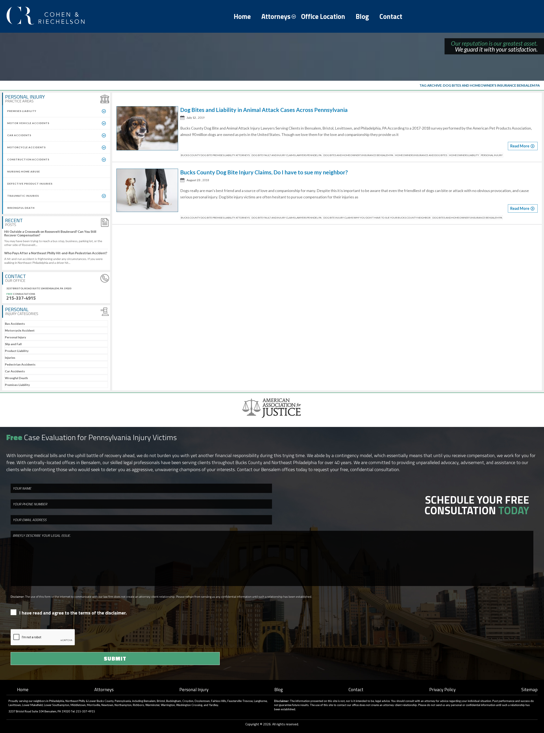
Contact (391, 16)
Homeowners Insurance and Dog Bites (421, 155)
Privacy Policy (442, 689)
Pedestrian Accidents (20, 364)
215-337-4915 (21, 298)
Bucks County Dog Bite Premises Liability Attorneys (215, 155)
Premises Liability (17, 385)
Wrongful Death (16, 378)
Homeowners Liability (464, 155)
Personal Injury (15, 337)
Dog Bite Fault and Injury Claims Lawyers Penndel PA (287, 155)
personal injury (492, 155)
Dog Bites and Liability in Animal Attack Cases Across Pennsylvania (264, 109)
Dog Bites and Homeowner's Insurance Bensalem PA (358, 155)
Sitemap (529, 689)
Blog (362, 16)
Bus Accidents (15, 323)
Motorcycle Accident (20, 330)
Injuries (10, 357)
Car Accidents (15, 371)
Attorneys (275, 16)
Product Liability (16, 351)
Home (242, 16)
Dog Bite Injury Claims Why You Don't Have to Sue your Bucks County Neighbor (377, 217)
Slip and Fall (13, 344)
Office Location (323, 16)
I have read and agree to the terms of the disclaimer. (73, 612)
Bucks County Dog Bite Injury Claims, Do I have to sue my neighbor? (264, 172)
